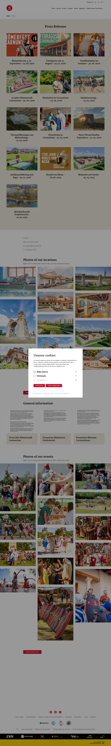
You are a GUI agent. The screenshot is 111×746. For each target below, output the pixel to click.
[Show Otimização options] (75, 376)
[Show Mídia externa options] (75, 372)
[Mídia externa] (35, 372)
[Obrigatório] (35, 380)
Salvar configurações (54, 385)
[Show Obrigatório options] (75, 380)
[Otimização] (35, 376)
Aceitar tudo (39, 385)
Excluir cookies (38, 393)
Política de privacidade (62, 393)
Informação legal (49, 393)
